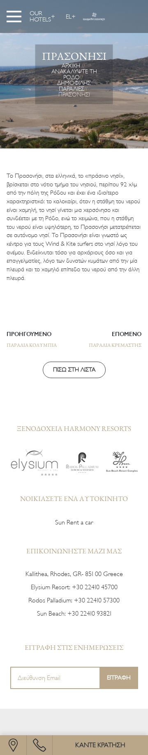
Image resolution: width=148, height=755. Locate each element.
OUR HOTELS (40, 16)
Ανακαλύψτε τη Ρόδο (74, 74)
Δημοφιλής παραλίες (74, 85)
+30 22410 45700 (95, 587)
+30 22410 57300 (97, 600)
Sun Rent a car (74, 522)
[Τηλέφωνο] (39, 745)
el (69, 16)
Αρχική (71, 65)
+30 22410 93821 (89, 613)
